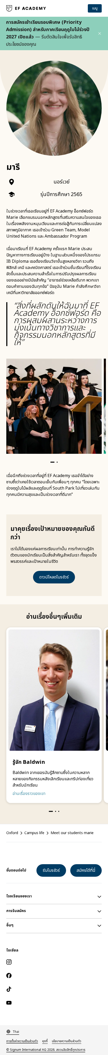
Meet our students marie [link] (72, 833)
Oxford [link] (12, 833)
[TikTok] (54, 989)
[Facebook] (54, 975)
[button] (100, 33)
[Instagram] (54, 962)
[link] (26, 8)
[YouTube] (54, 1002)
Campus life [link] (34, 833)
